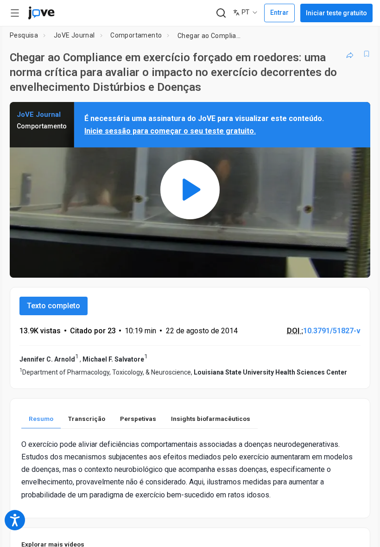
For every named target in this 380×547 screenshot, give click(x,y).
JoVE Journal (74, 35)
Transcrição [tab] (86, 418)
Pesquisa (24, 35)
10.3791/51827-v (332, 330)
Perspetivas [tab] (138, 418)
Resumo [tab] (41, 418)
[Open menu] (14, 13)
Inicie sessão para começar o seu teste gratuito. (170, 131)
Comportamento (136, 35)
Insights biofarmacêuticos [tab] (210, 418)
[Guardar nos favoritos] (366, 53)
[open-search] (221, 13)
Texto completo (53, 305)
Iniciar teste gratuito (336, 13)
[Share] (350, 53)
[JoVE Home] (41, 12)
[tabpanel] (190, 469)
